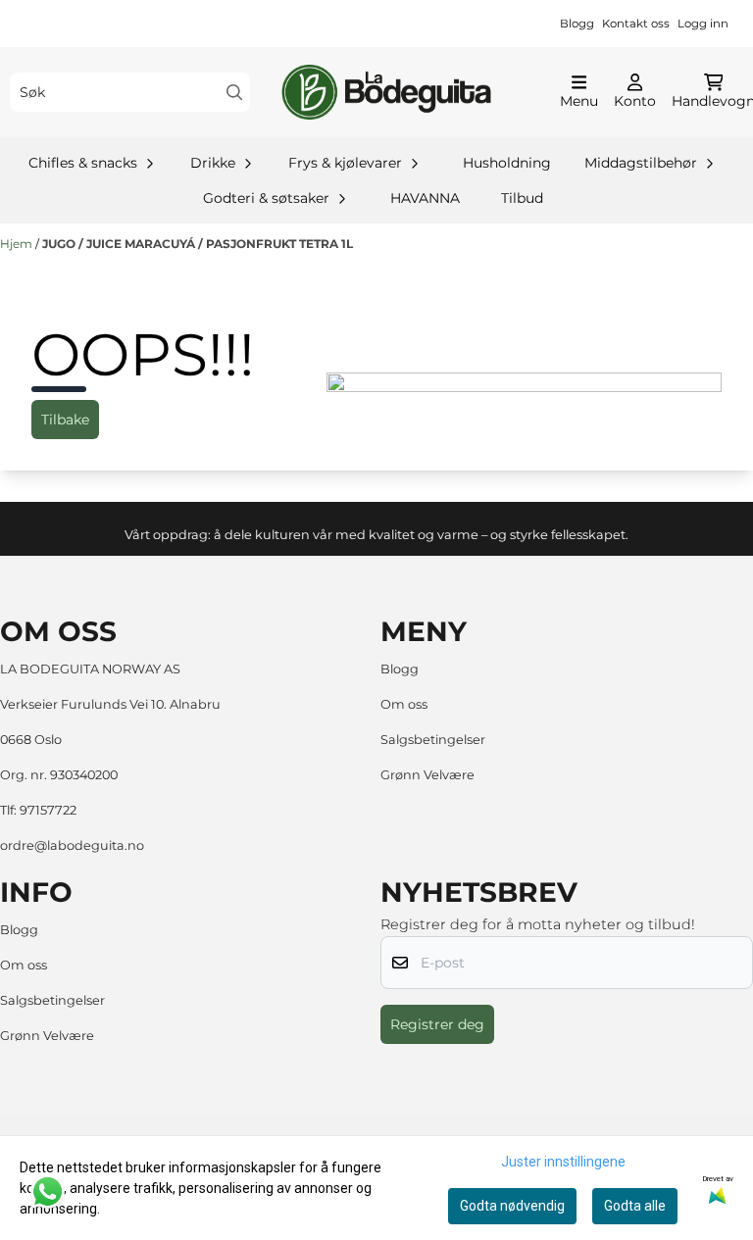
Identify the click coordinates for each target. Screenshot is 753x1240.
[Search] (235, 92)
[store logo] (386, 92)
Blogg (577, 23)
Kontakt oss (636, 23)
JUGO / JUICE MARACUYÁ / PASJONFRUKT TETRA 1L (197, 243)
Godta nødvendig (512, 1206)
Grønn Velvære (427, 775)
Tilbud (522, 198)
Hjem (17, 243)
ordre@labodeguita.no (72, 845)
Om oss (403, 704)
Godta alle (635, 1206)
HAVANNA (425, 198)
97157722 (48, 810)
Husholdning (507, 163)
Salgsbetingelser (432, 739)
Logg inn (703, 23)
